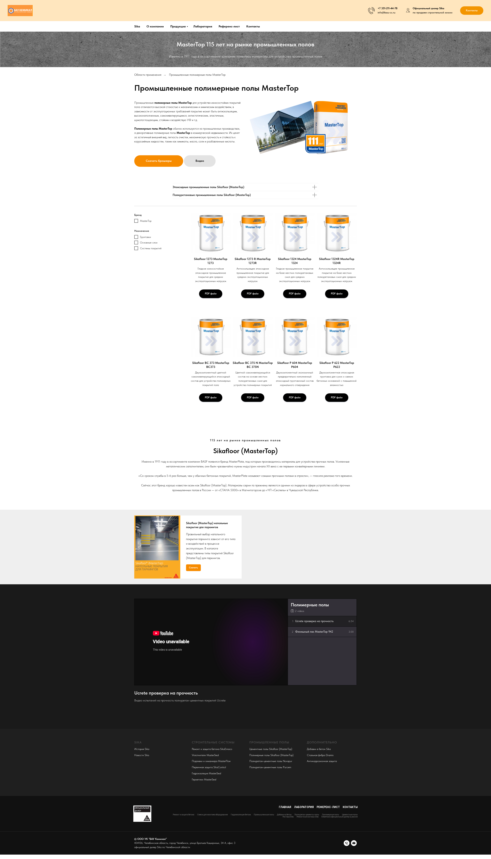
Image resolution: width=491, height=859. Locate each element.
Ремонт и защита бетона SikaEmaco (212, 748)
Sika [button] (137, 26)
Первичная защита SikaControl (209, 767)
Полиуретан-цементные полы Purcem (270, 767)
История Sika (141, 748)
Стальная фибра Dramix (320, 755)
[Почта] (354, 843)
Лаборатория (202, 26)
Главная (285, 807)
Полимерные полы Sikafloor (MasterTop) (271, 755)
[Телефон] (346, 843)
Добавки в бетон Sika (319, 748)
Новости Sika (141, 755)
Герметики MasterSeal (204, 779)
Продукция (178, 26)
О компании (155, 26)
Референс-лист (229, 26)
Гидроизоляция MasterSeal (206, 773)
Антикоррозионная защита (322, 761)
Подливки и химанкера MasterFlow (211, 761)
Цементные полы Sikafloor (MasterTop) (270, 748)
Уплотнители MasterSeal (205, 755)
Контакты (253, 26)
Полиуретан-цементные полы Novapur (270, 761)
